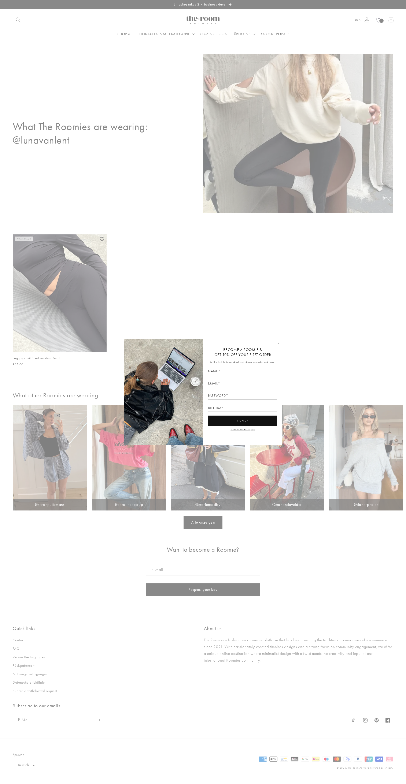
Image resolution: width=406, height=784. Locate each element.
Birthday (215, 408)
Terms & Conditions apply (242, 429)
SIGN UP (242, 420)
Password (217, 396)
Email (213, 383)
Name (213, 371)
